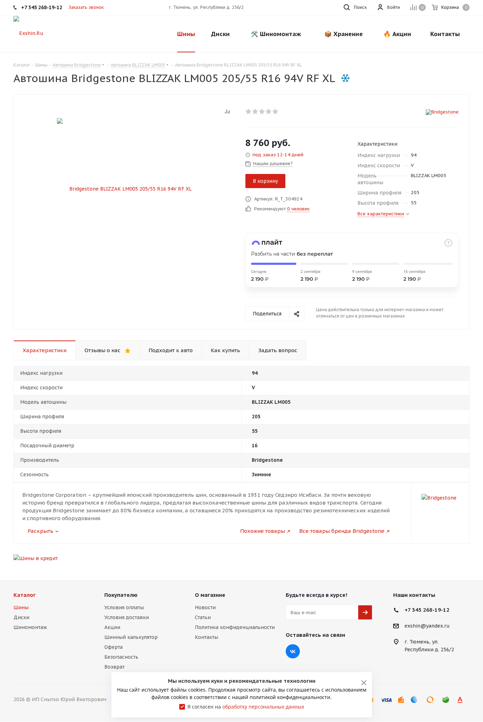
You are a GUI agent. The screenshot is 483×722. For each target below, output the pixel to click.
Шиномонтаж (30, 627)
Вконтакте (293, 651)
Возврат (114, 667)
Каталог (24, 595)
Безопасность (121, 657)
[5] (275, 111)
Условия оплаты (124, 607)
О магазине (210, 595)
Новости (205, 607)
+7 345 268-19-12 (427, 609)
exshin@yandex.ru (427, 626)
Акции (112, 627)
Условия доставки (126, 617)
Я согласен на (245, 706)
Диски (21, 617)
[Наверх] (448, 563)
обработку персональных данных (263, 706)
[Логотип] (28, 33)
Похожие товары (262, 531)
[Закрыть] (363, 682)
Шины (21, 607)
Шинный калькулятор (131, 637)
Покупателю (121, 595)
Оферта (113, 647)
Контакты (206, 637)
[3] (262, 111)
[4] (269, 111)
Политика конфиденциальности (235, 627)
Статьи (203, 617)
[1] (248, 111)
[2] (255, 111)
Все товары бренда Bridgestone (341, 531)
